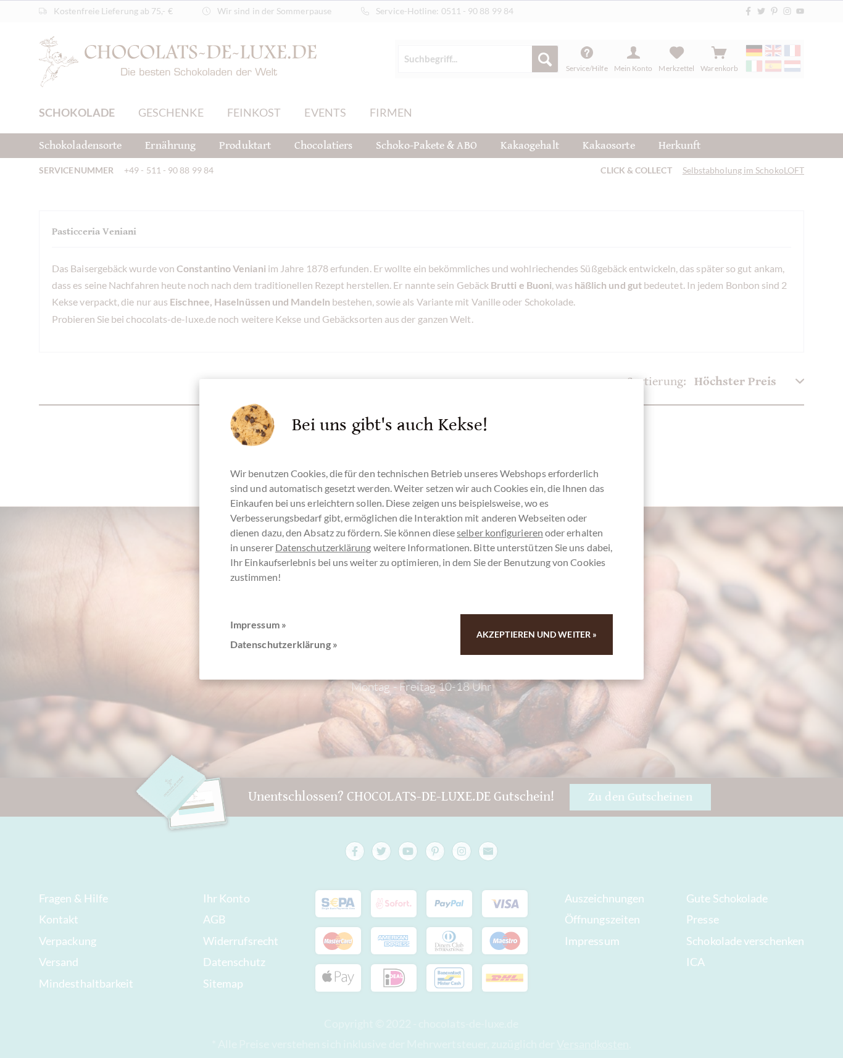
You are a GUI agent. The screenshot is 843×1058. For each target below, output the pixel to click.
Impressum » (258, 624)
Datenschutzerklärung (323, 547)
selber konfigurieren (500, 532)
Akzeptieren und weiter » (536, 634)
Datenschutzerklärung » (284, 644)
